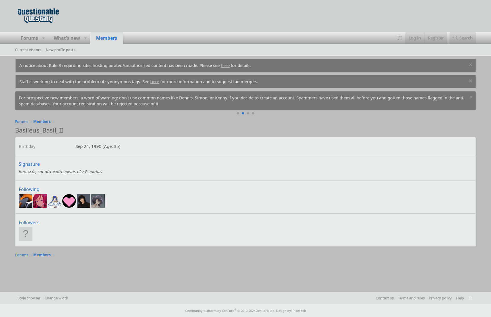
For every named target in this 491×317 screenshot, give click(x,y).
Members (106, 38)
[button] (43, 38)
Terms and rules (411, 298)
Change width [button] (56, 298)
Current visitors (28, 49)
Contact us (385, 298)
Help (460, 298)
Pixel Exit (299, 310)
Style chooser (29, 298)
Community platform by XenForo (230, 310)
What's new (67, 38)
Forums (29, 38)
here (225, 65)
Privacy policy (440, 298)
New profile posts (60, 49)
